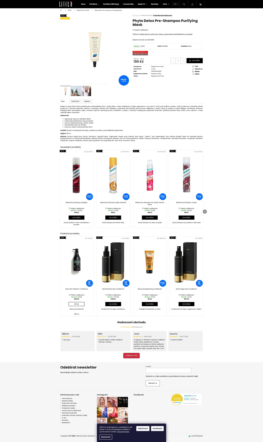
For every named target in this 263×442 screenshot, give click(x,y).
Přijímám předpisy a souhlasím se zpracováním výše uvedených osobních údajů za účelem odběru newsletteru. (114, 236)
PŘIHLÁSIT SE (114, 230)
